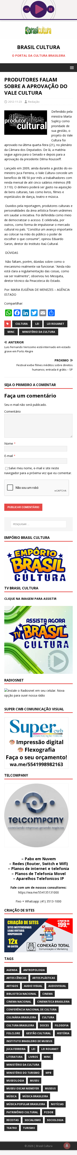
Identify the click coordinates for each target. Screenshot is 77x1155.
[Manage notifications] (67, 1145)
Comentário (12, 411)
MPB (48, 1073)
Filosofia (61, 1025)
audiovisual (57, 986)
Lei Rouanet (55, 324)
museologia (15, 1080)
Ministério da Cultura (38, 332)
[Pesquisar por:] (38, 524)
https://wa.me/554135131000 (38, 892)
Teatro (11, 1128)
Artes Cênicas (16, 978)
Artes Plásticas (43, 978)
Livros (33, 1057)
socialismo (33, 1120)
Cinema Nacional (18, 1001)
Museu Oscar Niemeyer (22, 1088)
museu (34, 1080)
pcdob (48, 1112)
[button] (71, 67)
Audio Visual (33, 986)
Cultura (21, 324)
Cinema (47, 994)
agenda (11, 970)
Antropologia (34, 970)
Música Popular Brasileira (25, 1104)
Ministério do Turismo (23, 1073)
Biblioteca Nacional (21, 994)
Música (11, 1096)
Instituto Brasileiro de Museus (29, 1041)
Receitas (12, 1120)
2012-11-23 (15, 102)
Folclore (13, 1033)
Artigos (12, 986)
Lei (37, 324)
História (63, 1033)
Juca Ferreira (15, 1049)
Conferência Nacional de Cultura (31, 1009)
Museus (50, 1088)
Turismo (29, 1128)
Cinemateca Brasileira (53, 1001)
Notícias (57, 1104)
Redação (34, 102)
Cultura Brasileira (20, 1025)
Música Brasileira (35, 1096)
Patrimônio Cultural (22, 1112)
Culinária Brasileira (21, 1017)
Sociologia (55, 1120)
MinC (11, 332)
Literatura (14, 1057)
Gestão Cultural (38, 1033)
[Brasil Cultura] (38, 37)
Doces (44, 1025)
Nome (9, 443)
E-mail (9, 456)
